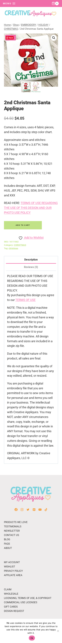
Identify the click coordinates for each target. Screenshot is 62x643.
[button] (54, 38)
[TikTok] (46, 510)
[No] (58, 631)
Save (11, 37)
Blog (7, 539)
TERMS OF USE (25, 300)
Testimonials (12, 526)
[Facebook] (16, 510)
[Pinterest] (34, 510)
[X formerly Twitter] (28, 510)
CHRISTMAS (20, 245)
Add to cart (23, 225)
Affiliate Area (13, 575)
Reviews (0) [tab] (31, 267)
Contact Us (11, 535)
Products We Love (16, 522)
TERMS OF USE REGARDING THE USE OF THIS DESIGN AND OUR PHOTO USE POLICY (31, 207)
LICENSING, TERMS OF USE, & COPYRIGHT (27, 598)
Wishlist (9, 566)
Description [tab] (31, 259)
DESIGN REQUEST (14, 611)
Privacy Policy (13, 570)
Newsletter (12, 530)
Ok (31, 638)
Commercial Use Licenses (20, 602)
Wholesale (11, 593)
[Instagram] (22, 510)
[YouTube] (40, 510)
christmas (13, 248)
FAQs (7, 543)
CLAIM (7, 589)
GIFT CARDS (11, 606)
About (8, 548)
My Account (12, 562)
